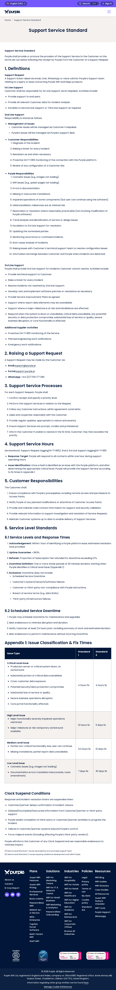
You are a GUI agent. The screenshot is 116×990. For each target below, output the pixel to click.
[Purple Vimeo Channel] (18, 894)
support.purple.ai (25, 371)
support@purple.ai (25, 365)
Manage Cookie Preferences (58, 986)
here (86, 982)
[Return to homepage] (14, 12)
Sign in (108, 3)
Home (8, 20)
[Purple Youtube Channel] (12, 894)
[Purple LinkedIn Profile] (7, 894)
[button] (108, 11)
